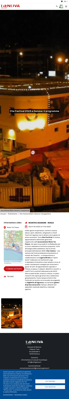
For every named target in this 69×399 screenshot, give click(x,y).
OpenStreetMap (16, 261)
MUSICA (51, 223)
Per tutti (10, 276)
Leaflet (7, 261)
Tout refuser (50, 381)
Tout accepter (50, 387)
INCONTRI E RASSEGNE (37, 223)
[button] (13, 245)
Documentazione (8, 394)
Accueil (3, 214)
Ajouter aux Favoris (15, 269)
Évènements (12, 214)
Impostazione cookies (21, 394)
